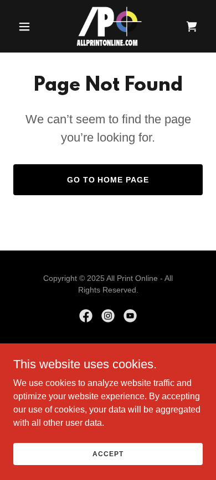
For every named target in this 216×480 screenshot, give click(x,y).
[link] (108, 26)
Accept (107, 453)
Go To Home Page (108, 179)
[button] (27, 26)
